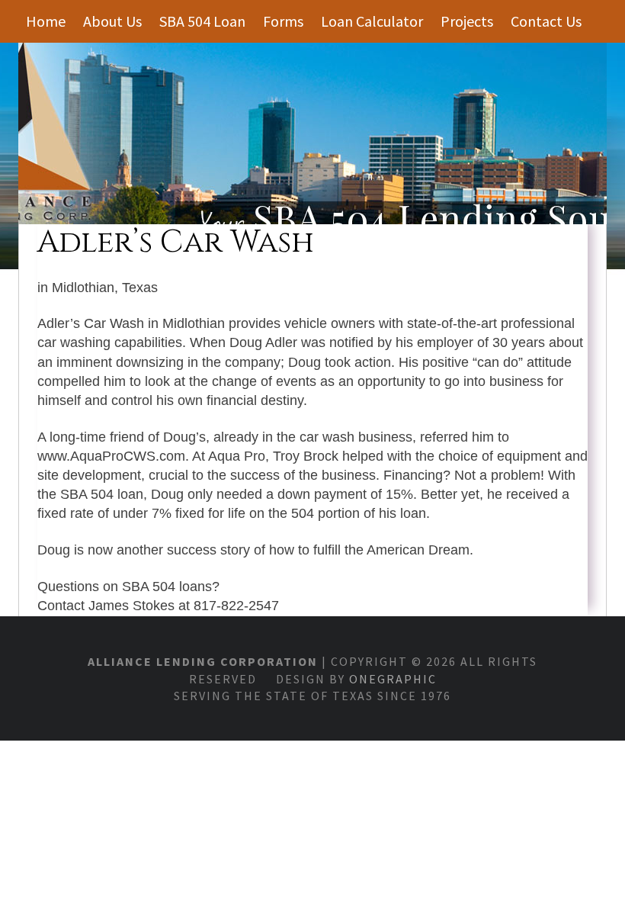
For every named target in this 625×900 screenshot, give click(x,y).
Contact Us (546, 21)
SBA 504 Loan (202, 21)
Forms (283, 21)
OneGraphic (393, 678)
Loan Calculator (372, 21)
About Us (112, 21)
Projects (467, 21)
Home (46, 21)
